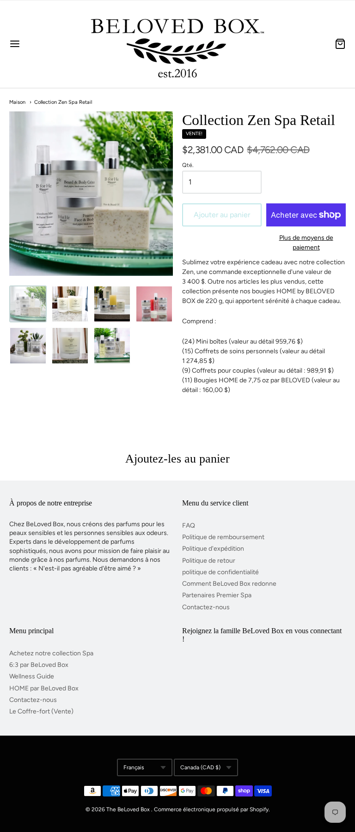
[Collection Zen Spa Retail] (28, 304)
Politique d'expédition (213, 549)
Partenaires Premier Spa (216, 595)
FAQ (188, 525)
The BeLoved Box (128, 809)
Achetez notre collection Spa (51, 653)
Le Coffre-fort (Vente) (41, 711)
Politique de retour (208, 561)
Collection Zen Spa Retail (63, 102)
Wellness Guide (31, 676)
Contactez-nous (206, 607)
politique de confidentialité (220, 572)
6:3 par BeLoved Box (38, 665)
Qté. (188, 165)
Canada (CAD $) (200, 767)
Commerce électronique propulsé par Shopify (211, 809)
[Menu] (42, 43)
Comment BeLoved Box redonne (229, 584)
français (133, 767)
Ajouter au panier (222, 214)
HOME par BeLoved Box (44, 688)
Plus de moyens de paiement (306, 242)
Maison (17, 102)
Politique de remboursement (223, 537)
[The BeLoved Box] (177, 44)
